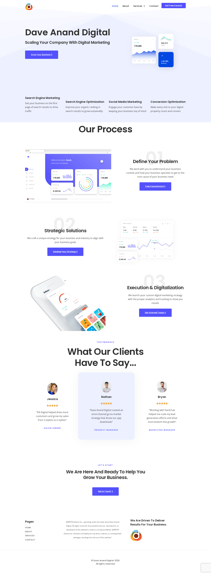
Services (137, 6)
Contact (153, 6)
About (125, 6)
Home (115, 6)
